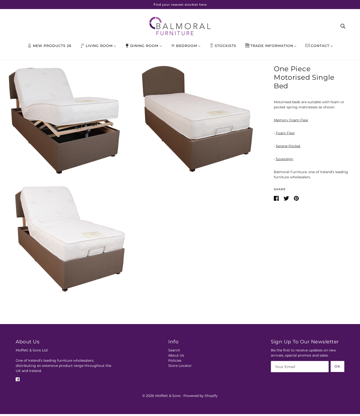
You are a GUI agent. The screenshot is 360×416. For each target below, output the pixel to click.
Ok (337, 366)
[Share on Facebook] (277, 198)
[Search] (342, 26)
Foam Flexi (285, 133)
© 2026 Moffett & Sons (161, 396)
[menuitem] (49, 45)
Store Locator (180, 365)
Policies (174, 360)
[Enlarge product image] (65, 119)
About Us (176, 355)
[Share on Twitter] (287, 198)
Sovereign (284, 159)
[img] (18, 378)
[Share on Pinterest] (296, 198)
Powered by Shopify (200, 396)
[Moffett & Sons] (180, 25)
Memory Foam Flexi (291, 120)
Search (174, 350)
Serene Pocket (288, 146)
